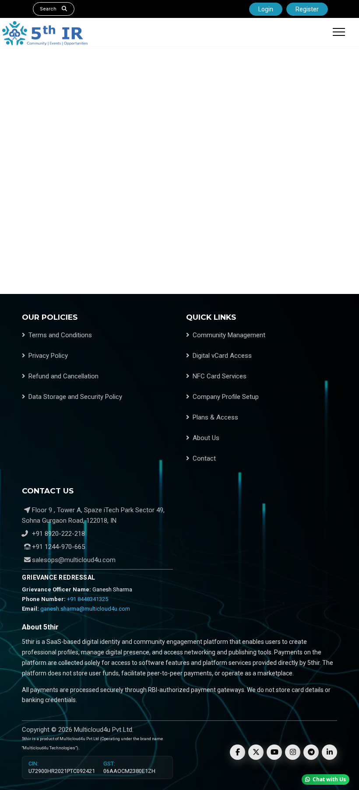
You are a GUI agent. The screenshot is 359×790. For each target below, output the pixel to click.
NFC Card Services (219, 376)
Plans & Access (215, 417)
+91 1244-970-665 (57, 547)
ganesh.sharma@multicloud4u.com (85, 608)
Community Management (229, 335)
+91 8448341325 (87, 599)
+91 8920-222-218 (57, 534)
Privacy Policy (48, 356)
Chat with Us (329, 779)
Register (307, 9)
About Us (206, 438)
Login (265, 9)
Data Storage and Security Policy (75, 397)
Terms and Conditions (60, 335)
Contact (204, 458)
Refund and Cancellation (63, 376)
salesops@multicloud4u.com (74, 560)
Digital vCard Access (222, 356)
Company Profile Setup (226, 397)
